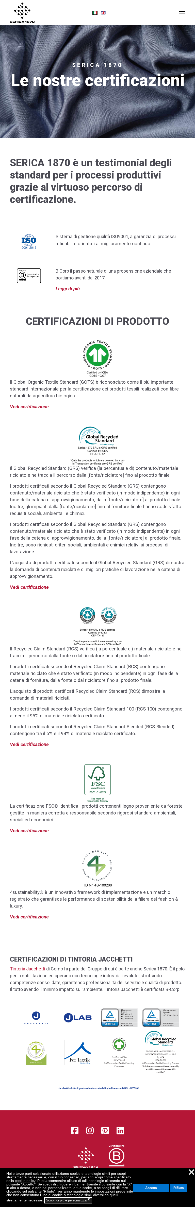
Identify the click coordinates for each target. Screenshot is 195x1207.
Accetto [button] (151, 1188)
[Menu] (182, 13)
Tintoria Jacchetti (27, 968)
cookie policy (25, 1181)
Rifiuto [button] (178, 1188)
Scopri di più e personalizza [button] (68, 1200)
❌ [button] (191, 1172)
